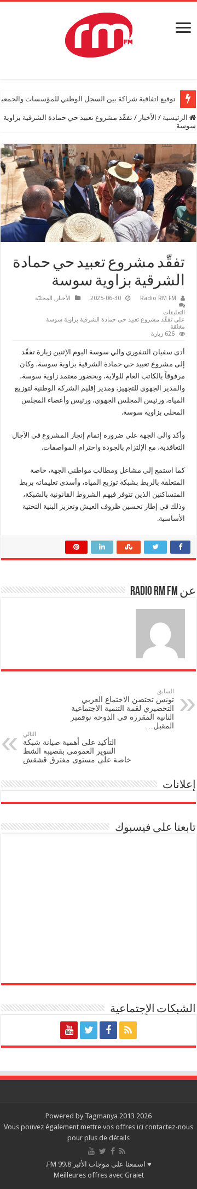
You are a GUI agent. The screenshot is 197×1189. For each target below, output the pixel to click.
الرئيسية (176, 117)
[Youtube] (69, 1030)
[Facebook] (108, 1030)
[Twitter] (88, 1030)
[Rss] (128, 1030)
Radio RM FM (158, 298)
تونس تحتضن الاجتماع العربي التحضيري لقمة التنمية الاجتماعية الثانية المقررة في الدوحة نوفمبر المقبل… (122, 709)
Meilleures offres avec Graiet (99, 1175)
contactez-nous (169, 1127)
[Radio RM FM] (98, 33)
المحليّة (44, 298)
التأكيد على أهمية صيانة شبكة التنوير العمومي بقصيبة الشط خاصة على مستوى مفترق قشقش (77, 747)
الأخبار (147, 117)
